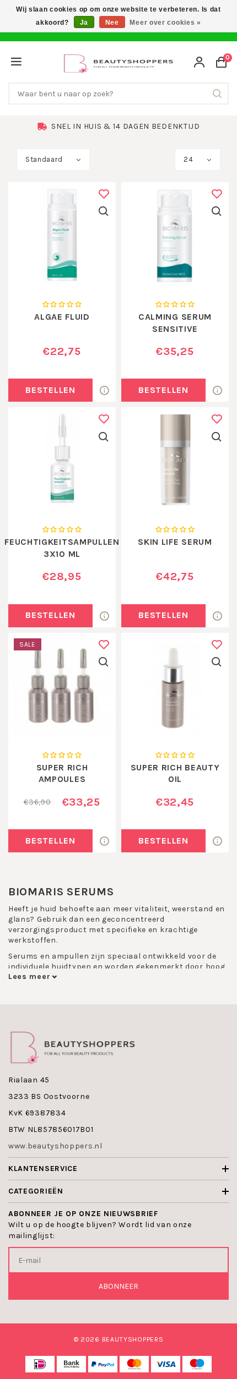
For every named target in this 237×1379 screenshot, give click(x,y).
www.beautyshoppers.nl (55, 1146)
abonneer (118, 1286)
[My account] (199, 64)
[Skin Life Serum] (175, 461)
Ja (84, 22)
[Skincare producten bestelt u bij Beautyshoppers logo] (72, 1046)
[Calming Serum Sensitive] (175, 235)
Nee (112, 22)
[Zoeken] (218, 94)
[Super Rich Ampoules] (62, 686)
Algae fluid (62, 316)
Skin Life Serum (175, 542)
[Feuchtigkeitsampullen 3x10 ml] (62, 461)
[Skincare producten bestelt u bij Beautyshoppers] (118, 62)
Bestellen (50, 390)
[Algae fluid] (62, 235)
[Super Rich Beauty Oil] (175, 686)
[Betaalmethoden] (40, 1364)
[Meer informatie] (104, 390)
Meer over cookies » (165, 22)
